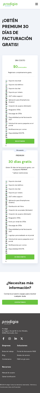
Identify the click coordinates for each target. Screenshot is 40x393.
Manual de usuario (8, 373)
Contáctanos (6, 359)
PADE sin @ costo (23, 359)
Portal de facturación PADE (26, 351)
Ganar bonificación (8, 376)
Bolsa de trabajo (8, 351)
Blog (3, 355)
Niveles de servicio (23, 355)
